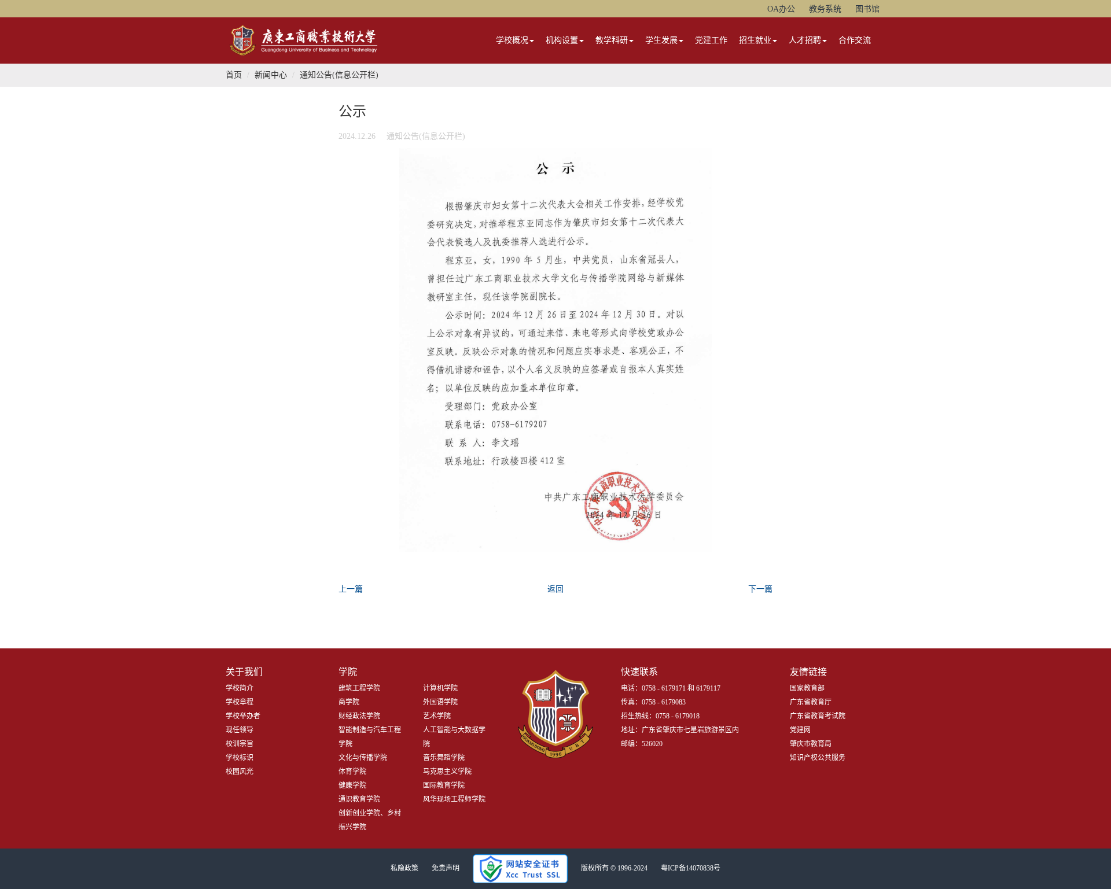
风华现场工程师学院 (454, 799)
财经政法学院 (359, 716)
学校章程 (239, 702)
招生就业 (755, 40)
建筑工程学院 (359, 688)
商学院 (349, 702)
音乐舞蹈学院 (444, 758)
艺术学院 (437, 716)
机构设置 (562, 40)
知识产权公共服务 (817, 758)
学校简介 (239, 688)
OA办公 (781, 9)
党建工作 (711, 40)
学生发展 (661, 40)
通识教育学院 (359, 799)
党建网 (800, 730)
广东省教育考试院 (817, 716)
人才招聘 (805, 40)
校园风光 (239, 772)
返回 (555, 589)
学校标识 (239, 758)
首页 (234, 75)
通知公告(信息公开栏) (339, 75)
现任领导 (239, 730)
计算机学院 (440, 688)
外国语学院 (440, 702)
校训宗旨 (239, 744)
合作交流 (854, 40)
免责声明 (445, 868)
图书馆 (867, 9)
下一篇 (760, 589)
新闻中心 (271, 75)
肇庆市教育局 (811, 744)
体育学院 (352, 772)
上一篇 (351, 589)
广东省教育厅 (811, 702)
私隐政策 (404, 868)
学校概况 (512, 40)
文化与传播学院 (363, 758)
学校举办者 (243, 716)
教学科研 (611, 40)
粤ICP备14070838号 (690, 868)
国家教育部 (807, 688)
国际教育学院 (444, 785)
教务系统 (825, 9)
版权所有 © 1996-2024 (614, 868)
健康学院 (352, 785)
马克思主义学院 (447, 772)
